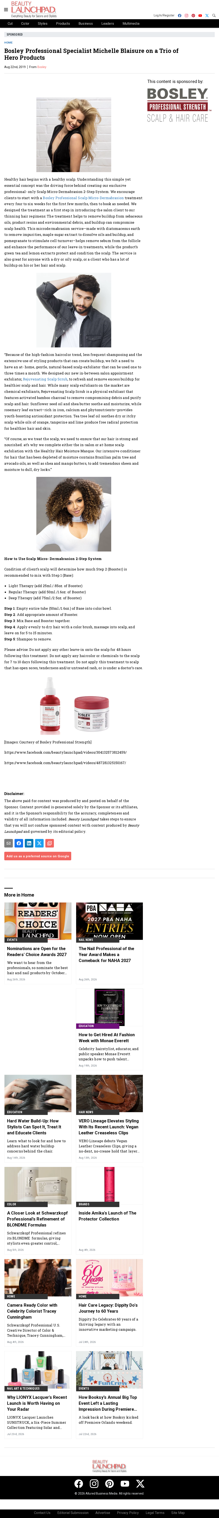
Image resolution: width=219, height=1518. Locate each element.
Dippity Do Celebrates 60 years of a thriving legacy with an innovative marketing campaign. (108, 1324)
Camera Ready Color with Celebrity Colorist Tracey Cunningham (32, 1311)
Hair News (86, 1112)
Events (12, 940)
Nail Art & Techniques (23, 1388)
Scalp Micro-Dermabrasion (101, 198)
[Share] (19, 843)
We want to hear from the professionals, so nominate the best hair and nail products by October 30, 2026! (37, 967)
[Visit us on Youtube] (125, 1483)
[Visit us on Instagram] (94, 1483)
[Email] (8, 843)
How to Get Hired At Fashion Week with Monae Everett (107, 1037)
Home (8, 42)
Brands (84, 1204)
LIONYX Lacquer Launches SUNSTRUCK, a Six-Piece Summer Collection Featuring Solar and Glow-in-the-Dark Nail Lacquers (36, 1422)
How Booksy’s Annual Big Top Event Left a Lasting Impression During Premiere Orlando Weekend (108, 1403)
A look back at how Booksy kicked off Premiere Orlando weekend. (108, 1420)
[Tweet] (39, 843)
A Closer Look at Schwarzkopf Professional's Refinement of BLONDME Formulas (37, 1219)
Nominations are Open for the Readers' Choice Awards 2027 (37, 951)
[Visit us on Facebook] (78, 1483)
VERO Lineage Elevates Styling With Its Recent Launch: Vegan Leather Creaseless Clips (109, 1126)
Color (11, 1204)
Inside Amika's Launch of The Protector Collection (107, 1216)
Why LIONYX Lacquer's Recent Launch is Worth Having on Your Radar (37, 1403)
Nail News (86, 940)
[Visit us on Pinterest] (109, 1483)
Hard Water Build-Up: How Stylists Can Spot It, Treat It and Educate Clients (34, 1126)
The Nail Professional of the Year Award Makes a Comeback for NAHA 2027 (106, 954)
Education (86, 1026)
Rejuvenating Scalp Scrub (45, 379)
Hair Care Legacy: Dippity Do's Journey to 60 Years (108, 1308)
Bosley (42, 67)
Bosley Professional (60, 198)
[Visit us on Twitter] (140, 1483)
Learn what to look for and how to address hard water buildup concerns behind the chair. (36, 1146)
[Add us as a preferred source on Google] (49, 843)
